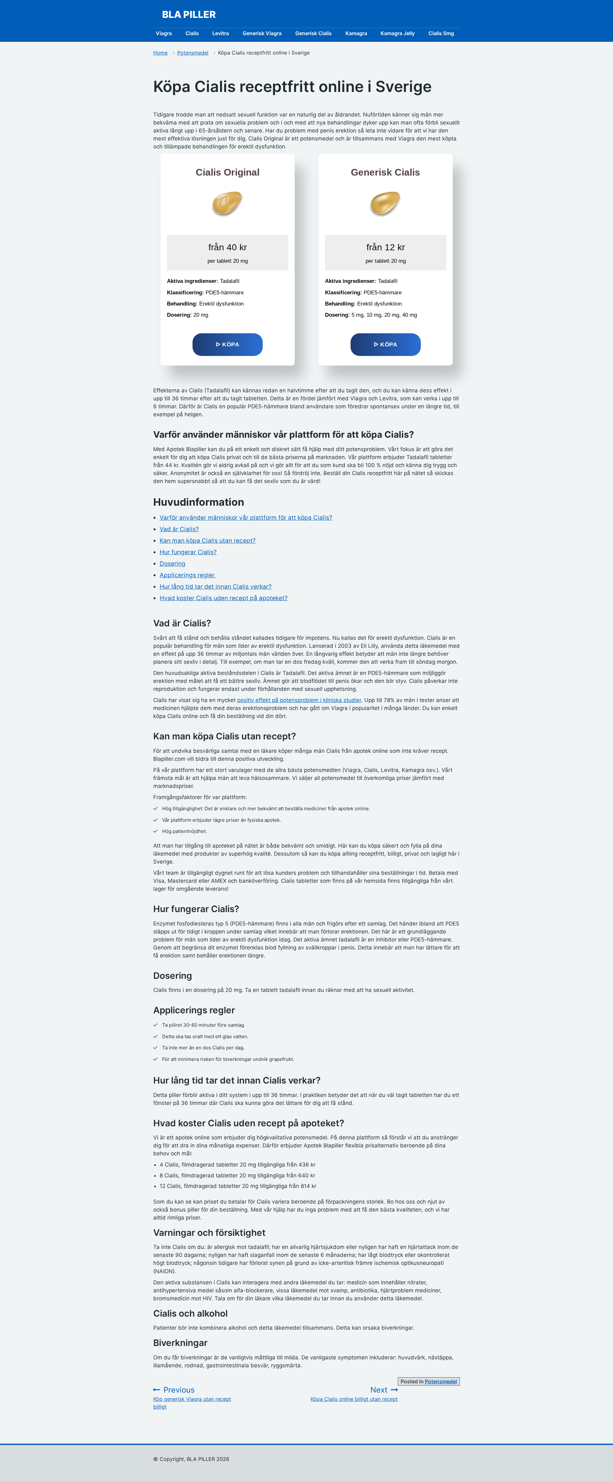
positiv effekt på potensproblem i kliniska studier (299, 700)
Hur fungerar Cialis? (188, 552)
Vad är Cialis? (179, 529)
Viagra (164, 33)
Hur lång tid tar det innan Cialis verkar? (216, 586)
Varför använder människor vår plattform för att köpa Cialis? (246, 517)
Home (160, 52)
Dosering (172, 563)
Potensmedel (192, 52)
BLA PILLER (189, 14)
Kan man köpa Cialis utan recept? (208, 540)
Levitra (220, 33)
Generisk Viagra (262, 33)
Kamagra (356, 33)
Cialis (192, 33)
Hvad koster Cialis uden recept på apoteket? (224, 598)
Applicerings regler (188, 575)
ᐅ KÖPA (227, 344)
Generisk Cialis (313, 33)
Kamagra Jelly (398, 33)
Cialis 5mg (441, 33)
